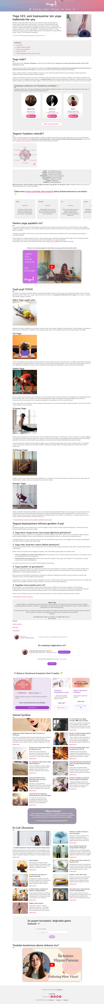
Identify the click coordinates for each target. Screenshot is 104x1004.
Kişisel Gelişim (37, 9)
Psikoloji (46, 9)
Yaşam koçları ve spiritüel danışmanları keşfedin (52, 820)
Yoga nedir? (19, 45)
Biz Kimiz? (59, 989)
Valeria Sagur (50, 241)
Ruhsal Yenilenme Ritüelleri (80, 691)
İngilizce (51, 1000)
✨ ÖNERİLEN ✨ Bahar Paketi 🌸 (28, 693)
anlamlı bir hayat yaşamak (23, 140)
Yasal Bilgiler (52, 993)
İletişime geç (31, 116)
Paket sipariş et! (32, 707)
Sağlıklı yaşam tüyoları (36, 903)
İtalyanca (65, 1000)
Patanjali (53, 77)
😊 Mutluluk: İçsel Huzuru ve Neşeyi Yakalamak (38, 875)
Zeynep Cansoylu (17, 624)
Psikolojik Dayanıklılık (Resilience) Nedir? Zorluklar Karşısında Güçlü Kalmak (80, 763)
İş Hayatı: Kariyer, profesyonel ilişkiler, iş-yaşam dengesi (38, 890)
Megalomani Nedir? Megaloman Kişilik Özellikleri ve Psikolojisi (29, 734)
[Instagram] (54, 996)
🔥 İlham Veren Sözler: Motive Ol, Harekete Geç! (79, 861)
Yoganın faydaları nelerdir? (23, 47)
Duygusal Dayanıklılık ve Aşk (61, 691)
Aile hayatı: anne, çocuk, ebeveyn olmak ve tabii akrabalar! (79, 890)
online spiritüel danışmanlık (39, 191)
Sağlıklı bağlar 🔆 (61, 707)
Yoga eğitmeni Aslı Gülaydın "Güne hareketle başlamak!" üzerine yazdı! (33, 519)
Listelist (56, 241)
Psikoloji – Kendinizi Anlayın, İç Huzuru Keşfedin (78, 832)
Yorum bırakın (52, 664)
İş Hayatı (68, 9)
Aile (74, 9)
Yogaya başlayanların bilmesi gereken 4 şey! (28, 53)
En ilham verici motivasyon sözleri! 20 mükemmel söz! (39, 748)
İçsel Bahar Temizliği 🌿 (81, 706)
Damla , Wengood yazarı (28, 35)
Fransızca (58, 1000)
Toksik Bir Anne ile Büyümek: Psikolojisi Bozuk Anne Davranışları (40, 794)
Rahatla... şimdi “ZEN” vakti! (78, 875)
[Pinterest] (60, 996)
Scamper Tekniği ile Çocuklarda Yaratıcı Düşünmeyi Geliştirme (79, 778)
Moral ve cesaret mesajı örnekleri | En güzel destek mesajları (80, 734)
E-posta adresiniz (41, 929)
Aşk (62, 9)
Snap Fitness (16, 630)
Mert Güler (15, 627)
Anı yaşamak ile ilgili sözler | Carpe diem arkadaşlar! (40, 762)
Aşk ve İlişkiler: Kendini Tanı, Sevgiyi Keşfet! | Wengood (78, 847)
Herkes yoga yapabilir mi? (23, 49)
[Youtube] (57, 996)
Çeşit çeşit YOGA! (21, 51)
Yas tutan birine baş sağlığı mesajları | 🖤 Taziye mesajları (78, 720)
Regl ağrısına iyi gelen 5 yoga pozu (23, 596)
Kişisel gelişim (33, 860)
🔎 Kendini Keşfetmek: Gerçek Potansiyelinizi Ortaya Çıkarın (31, 848)
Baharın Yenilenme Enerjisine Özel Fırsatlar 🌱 (40, 673)
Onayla (52, 937)
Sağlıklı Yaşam (55, 9)
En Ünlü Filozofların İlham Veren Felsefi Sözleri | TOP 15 (79, 748)
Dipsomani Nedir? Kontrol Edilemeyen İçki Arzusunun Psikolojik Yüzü (37, 779)
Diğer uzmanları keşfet (51, 124)
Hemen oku (16, 744)
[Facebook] (51, 996)
